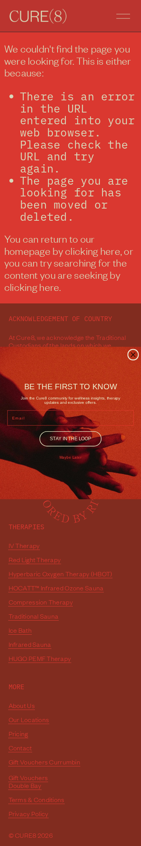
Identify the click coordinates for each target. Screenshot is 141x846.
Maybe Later (71, 458)
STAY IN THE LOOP (70, 438)
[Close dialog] (133, 355)
